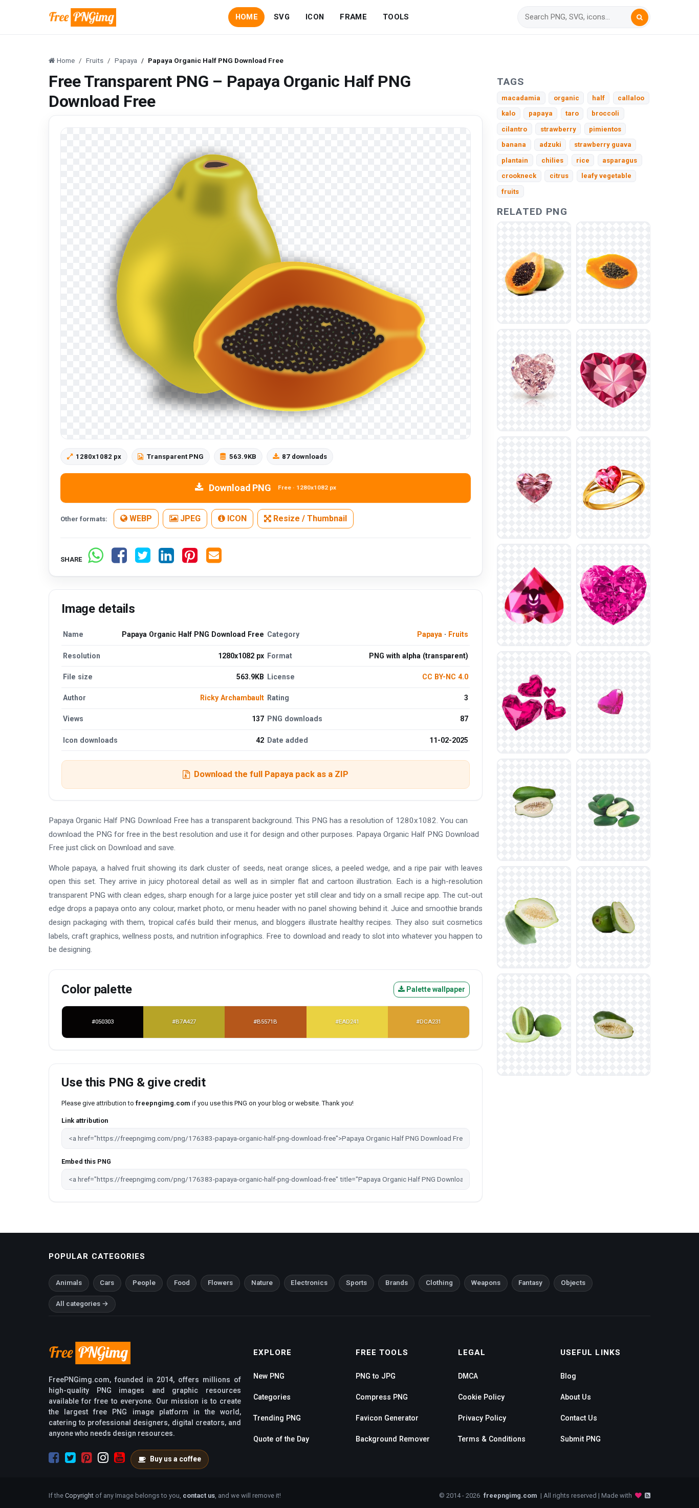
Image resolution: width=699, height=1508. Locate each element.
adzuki (550, 144)
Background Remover (393, 1439)
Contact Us (578, 1418)
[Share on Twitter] (143, 559)
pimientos (605, 129)
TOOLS (396, 16)
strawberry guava (602, 144)
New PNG (269, 1376)
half (598, 98)
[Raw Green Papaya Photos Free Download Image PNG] (613, 917)
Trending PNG (277, 1418)
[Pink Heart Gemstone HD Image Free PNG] (613, 594)
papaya (541, 113)
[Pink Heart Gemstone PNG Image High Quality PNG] (534, 380)
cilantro (514, 129)
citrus (559, 176)
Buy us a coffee (175, 1459)
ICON (314, 16)
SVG (282, 16)
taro (572, 113)
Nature (262, 1283)
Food (182, 1283)
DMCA (468, 1376)
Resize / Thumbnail (309, 518)
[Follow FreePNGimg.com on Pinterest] (86, 1458)
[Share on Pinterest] (190, 559)
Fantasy (530, 1283)
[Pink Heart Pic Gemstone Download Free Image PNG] (534, 594)
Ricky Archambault (232, 698)
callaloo (631, 98)
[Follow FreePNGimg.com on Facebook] (54, 1458)
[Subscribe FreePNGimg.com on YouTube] (119, 1458)
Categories (272, 1397)
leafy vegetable (606, 176)
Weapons (485, 1283)
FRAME (353, 16)
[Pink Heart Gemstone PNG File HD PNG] (534, 487)
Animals (69, 1283)
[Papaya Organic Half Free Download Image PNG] (534, 272)
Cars (107, 1283)
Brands (396, 1283)
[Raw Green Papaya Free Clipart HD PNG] (534, 809)
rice (582, 160)
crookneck (518, 176)
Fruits (458, 634)
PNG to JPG (376, 1376)
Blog (568, 1376)
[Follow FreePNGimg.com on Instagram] (103, 1458)
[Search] (639, 17)
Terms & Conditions (492, 1439)
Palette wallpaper (435, 989)
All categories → (82, 1303)
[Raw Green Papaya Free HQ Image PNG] (613, 809)
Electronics (309, 1283)
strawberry (558, 129)
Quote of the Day (281, 1439)
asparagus (619, 160)
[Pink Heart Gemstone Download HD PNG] (613, 380)
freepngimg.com (510, 1495)
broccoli (605, 113)
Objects (573, 1283)
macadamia (520, 98)
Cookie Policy (481, 1397)
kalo (508, 113)
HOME (246, 16)
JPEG (189, 518)
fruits (510, 191)
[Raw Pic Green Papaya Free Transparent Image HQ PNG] (534, 1024)
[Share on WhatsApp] (95, 559)
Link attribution (84, 1120)
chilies (552, 160)
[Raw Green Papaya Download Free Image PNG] (613, 1024)
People (144, 1283)
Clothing (439, 1283)
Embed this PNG (86, 1161)
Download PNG (272, 487)
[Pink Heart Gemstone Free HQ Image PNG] (613, 702)
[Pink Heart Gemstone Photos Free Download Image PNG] (613, 487)
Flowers (220, 1283)
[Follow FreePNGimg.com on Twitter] (70, 1458)
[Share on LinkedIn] (166, 559)
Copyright (79, 1495)
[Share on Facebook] (119, 559)
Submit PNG (580, 1439)
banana (513, 144)
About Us (575, 1397)
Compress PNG (382, 1397)
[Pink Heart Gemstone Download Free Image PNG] (534, 702)
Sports (356, 1283)
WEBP (139, 518)
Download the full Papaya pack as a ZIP (271, 774)
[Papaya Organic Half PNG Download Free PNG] (613, 272)
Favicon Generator (387, 1418)
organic (566, 98)
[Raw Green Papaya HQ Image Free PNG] (534, 917)
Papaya (429, 634)
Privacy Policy (482, 1418)
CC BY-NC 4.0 (445, 677)
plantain (514, 160)
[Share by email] (214, 559)
